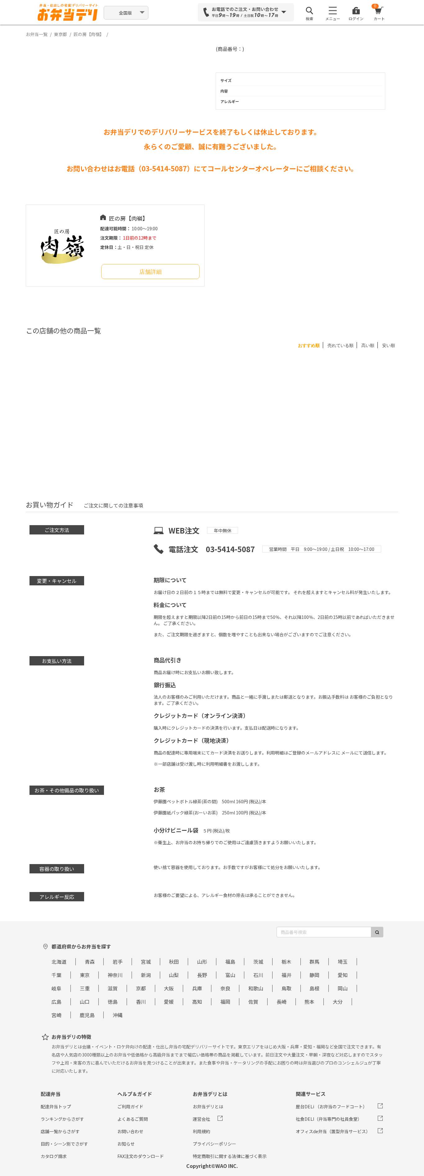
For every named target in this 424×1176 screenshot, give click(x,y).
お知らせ (126, 1144)
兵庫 (197, 988)
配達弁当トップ (56, 1106)
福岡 (225, 1001)
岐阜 (56, 988)
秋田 (174, 961)
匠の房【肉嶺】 (89, 34)
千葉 (56, 975)
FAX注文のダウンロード (140, 1156)
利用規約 (201, 1131)
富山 (230, 975)
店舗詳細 (150, 272)
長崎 (281, 1001)
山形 (202, 961)
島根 (314, 988)
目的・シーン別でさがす (64, 1144)
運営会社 (201, 1119)
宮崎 (56, 1015)
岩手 (118, 961)
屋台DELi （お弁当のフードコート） (331, 1106)
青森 (90, 961)
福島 (230, 961)
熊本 (309, 1001)
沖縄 (118, 1015)
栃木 (286, 961)
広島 (56, 1001)
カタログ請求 (54, 1156)
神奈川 (115, 975)
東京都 (60, 34)
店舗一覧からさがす (60, 1131)
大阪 (169, 988)
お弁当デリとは (208, 1106)
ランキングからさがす (62, 1119)
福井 (286, 975)
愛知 (343, 975)
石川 (258, 975)
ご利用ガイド (130, 1106)
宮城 (146, 961)
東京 (85, 975)
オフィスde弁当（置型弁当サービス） (333, 1131)
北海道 (59, 961)
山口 (85, 1001)
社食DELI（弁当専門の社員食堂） (329, 1119)
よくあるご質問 (132, 1119)
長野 (202, 975)
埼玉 (343, 961)
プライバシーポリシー (214, 1144)
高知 (197, 1001)
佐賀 (253, 1001)
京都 (141, 988)
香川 (141, 1001)
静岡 (314, 975)
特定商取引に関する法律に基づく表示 (230, 1156)
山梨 (174, 975)
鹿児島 (87, 1015)
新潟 (146, 975)
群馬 (314, 961)
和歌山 (255, 988)
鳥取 (286, 988)
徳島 (113, 1001)
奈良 (225, 988)
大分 (338, 1001)
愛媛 (169, 1001)
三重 (85, 988)
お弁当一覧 (36, 34)
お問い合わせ (130, 1131)
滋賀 (113, 988)
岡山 (343, 988)
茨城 (258, 961)
